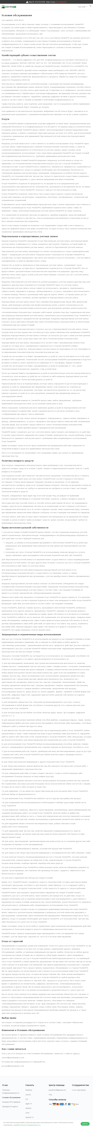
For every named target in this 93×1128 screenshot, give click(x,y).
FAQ (50, 1095)
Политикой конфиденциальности (29, 1125)
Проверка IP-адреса (10, 1106)
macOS (28, 1095)
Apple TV (29, 1104)
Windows (29, 1090)
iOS (27, 1099)
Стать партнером (79, 1090)
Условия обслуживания (11, 1097)
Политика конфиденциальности (10, 1091)
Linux (27, 1113)
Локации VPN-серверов (11, 1102)
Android (28, 1108)
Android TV (30, 1117)
